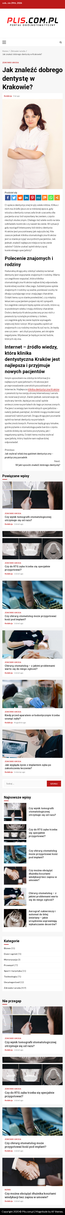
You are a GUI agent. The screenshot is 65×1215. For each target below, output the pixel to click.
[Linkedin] (26, 197)
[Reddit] (20, 197)
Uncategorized (12, 982)
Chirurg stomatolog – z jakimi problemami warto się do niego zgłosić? (32, 644)
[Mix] (44, 197)
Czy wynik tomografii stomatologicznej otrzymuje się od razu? (32, 496)
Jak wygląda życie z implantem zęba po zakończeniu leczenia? (32, 744)
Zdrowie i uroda (10, 62)
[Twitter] (14, 197)
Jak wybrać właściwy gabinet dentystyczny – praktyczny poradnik (29, 453)
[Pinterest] (32, 197)
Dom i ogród (10, 954)
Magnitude (41, 1211)
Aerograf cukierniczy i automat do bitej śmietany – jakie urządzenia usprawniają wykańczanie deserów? (15, 918)
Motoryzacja (10, 959)
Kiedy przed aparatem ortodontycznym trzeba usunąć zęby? (32, 694)
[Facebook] (8, 197)
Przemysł (9, 965)
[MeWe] (38, 197)
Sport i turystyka (13, 971)
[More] (57, 197)
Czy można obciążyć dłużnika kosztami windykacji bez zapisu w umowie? (15, 876)
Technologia (10, 976)
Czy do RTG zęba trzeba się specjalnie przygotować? (32, 545)
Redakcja (8, 96)
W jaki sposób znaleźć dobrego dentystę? (37, 463)
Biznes (7, 948)
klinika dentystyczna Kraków (43, 389)
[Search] (61, 42)
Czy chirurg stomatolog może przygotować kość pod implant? (32, 595)
